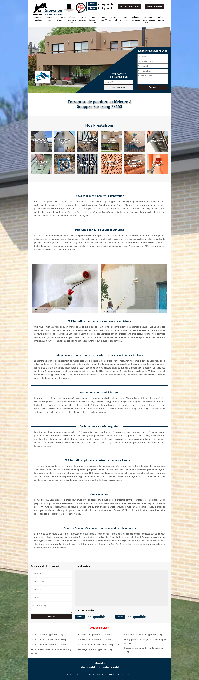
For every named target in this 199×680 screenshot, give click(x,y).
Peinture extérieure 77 (72, 20)
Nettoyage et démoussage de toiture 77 (149, 20)
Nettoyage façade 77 (50, 18)
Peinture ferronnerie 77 (124, 20)
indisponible (105, 4)
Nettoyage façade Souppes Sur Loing (95, 649)
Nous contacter (154, 6)
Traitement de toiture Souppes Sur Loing (143, 635)
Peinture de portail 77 (113, 20)
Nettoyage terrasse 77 (60, 18)
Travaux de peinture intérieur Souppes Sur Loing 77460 (144, 650)
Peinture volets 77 (103, 18)
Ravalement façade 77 (38, 18)
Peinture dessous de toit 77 (93, 20)
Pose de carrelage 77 (82, 20)
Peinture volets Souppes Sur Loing (47, 635)
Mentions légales (120, 675)
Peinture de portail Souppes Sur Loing (48, 640)
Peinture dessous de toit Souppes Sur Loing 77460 (51, 651)
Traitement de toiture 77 (136, 20)
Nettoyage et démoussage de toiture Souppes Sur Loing (145, 641)
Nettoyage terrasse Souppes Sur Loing (95, 640)
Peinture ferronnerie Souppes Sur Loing (49, 644)
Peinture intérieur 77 (161, 20)
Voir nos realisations (129, 6)
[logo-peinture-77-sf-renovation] (47, 8)
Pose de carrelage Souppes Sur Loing (95, 635)
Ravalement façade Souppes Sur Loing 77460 (99, 644)
